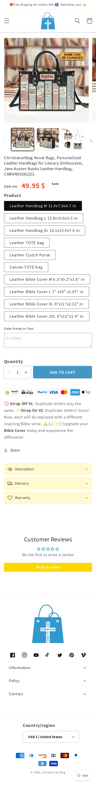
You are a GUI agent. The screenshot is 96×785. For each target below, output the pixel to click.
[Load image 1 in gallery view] (22, 139)
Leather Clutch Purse (30, 254)
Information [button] (20, 667)
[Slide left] (5, 141)
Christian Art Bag (53, 772)
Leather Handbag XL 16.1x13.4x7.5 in (45, 230)
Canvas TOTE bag (26, 267)
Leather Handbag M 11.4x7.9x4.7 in (43, 205)
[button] (7, 21)
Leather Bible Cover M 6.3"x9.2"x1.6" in (47, 279)
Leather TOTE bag (27, 242)
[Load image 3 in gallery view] (73, 139)
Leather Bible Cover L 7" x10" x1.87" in (46, 291)
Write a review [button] (48, 567)
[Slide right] (91, 141)
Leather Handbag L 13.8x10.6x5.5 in (44, 218)
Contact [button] (16, 693)
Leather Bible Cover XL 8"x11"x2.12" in (46, 303)
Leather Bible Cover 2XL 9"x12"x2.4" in (47, 316)
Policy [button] (14, 680)
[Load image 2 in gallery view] (48, 139)
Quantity (13, 361)
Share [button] (15, 450)
